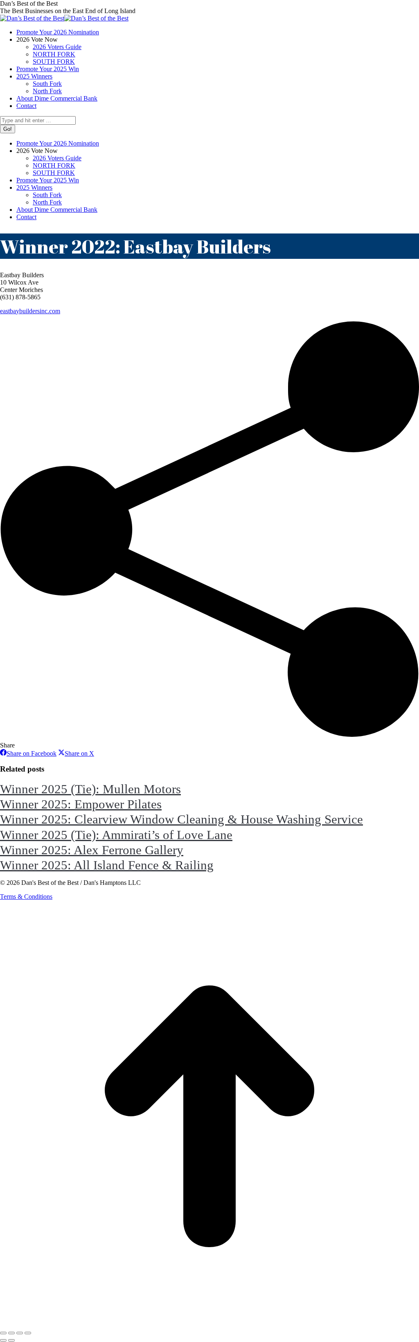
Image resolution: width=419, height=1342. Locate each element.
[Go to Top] (209, 1323)
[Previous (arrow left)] (3, 1340)
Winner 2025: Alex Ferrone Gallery (91, 850)
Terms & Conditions (26, 896)
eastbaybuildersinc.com (30, 310)
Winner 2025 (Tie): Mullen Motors (90, 789)
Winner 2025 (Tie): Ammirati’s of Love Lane (116, 835)
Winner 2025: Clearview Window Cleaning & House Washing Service (181, 819)
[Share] (11, 1333)
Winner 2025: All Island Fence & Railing (107, 865)
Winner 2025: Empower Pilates (81, 804)
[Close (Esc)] (3, 1333)
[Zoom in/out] (28, 1333)
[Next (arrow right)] (11, 1340)
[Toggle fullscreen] (19, 1333)
